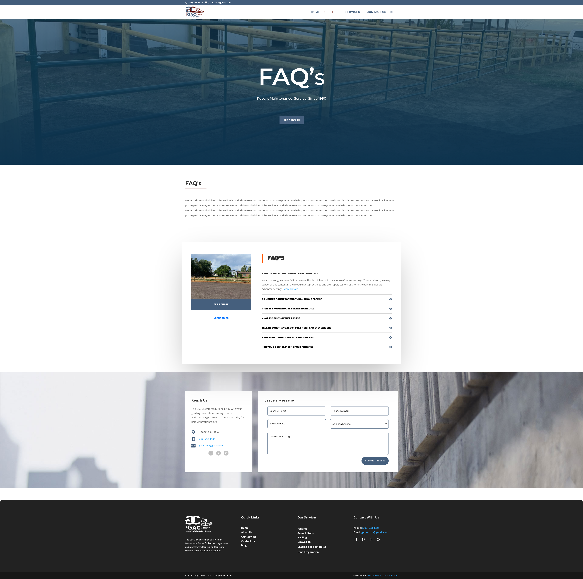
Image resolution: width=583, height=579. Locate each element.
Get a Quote (291, 120)
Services (352, 12)
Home (315, 12)
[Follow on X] (218, 453)
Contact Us (376, 12)
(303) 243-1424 (206, 438)
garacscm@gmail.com (374, 532)
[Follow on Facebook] (210, 453)
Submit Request (375, 460)
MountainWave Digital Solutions (382, 575)
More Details (290, 289)
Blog (394, 12)
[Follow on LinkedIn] (226, 453)
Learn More (221, 317)
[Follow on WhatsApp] (378, 540)
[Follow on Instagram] (364, 540)
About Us (331, 12)
